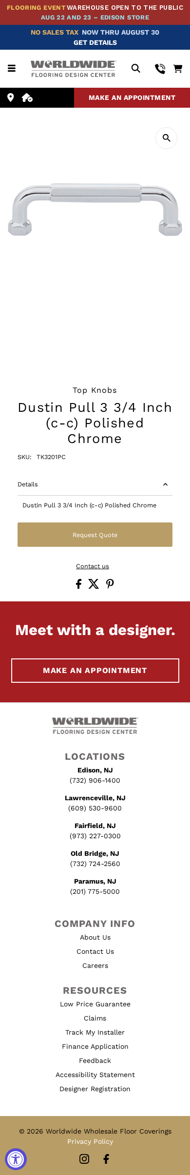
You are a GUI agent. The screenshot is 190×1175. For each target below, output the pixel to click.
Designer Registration (95, 1089)
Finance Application (95, 1046)
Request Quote (95, 535)
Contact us (92, 566)
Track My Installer (95, 1032)
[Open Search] (135, 69)
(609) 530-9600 (95, 808)
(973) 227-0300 (95, 836)
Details (28, 484)
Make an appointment (132, 97)
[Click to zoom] (166, 138)
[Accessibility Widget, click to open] (16, 1159)
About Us (95, 937)
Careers (95, 965)
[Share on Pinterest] (110, 586)
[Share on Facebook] (79, 586)
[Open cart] (177, 68)
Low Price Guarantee (95, 1004)
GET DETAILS (95, 42)
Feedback (95, 1060)
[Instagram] (84, 1159)
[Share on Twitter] (94, 586)
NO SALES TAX (54, 32)
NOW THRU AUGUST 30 (120, 32)
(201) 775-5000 (95, 891)
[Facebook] (106, 1159)
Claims (95, 1018)
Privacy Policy (90, 1141)
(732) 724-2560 (95, 863)
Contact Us (95, 951)
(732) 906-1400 (95, 780)
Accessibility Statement (95, 1075)
